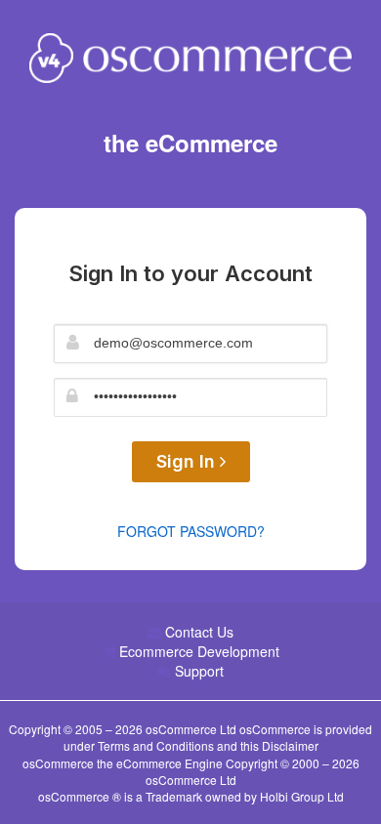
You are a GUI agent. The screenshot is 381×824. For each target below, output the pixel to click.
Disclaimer (290, 745)
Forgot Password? (191, 531)
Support (199, 670)
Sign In (188, 461)
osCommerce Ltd (192, 729)
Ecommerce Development (199, 651)
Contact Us (199, 631)
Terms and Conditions (156, 745)
